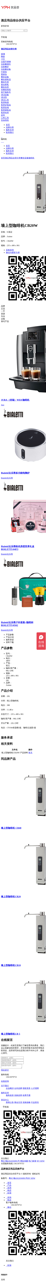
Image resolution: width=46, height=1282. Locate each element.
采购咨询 (10, 250)
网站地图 (24, 1161)
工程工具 (5, 118)
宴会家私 (5, 85)
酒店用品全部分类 (9, 49)
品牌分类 (10, 127)
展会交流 (18, 1102)
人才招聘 (35, 1088)
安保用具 (5, 120)
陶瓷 (3, 56)
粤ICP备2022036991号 (10, 1161)
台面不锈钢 (6, 62)
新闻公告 (10, 1102)
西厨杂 (4, 74)
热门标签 (32, 1161)
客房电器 (5, 102)
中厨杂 (4, 72)
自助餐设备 (6, 69)
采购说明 (18, 1095)
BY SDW (41, 1161)
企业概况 (10, 1088)
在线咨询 (5, 1081)
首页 (8, 125)
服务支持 (10, 130)
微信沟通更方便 (13, 252)
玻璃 (3, 54)
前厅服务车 (6, 92)
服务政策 (10, 1095)
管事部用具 (6, 90)
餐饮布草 (5, 87)
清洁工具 (5, 100)
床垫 (3, 115)
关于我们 (5, 1086)
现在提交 (5, 1070)
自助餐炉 (5, 67)
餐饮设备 (5, 77)
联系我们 (10, 132)
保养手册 (26, 1095)
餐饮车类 (5, 82)
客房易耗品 (6, 110)
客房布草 (5, 113)
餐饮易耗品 (6, 79)
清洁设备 (5, 95)
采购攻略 (26, 1102)
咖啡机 (31, 158)
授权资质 (26, 1088)
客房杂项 (5, 107)
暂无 (30, 753)
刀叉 (3, 59)
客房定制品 (6, 105)
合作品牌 (18, 1088)
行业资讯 (35, 1102)
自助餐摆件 (6, 64)
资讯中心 (5, 1100)
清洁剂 (4, 97)
